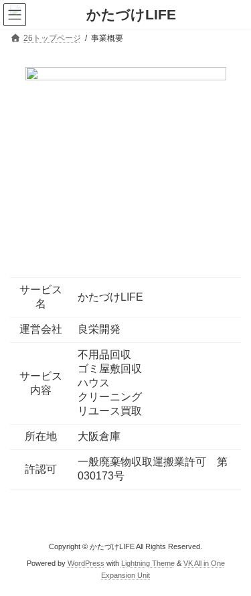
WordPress (86, 563)
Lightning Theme (148, 563)
